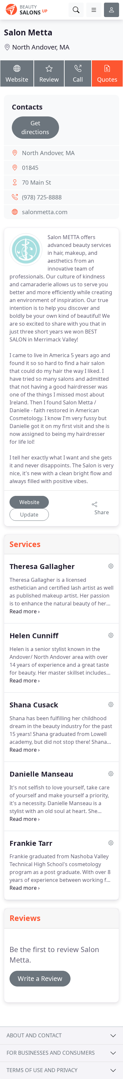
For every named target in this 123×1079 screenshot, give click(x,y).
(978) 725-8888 (42, 197)
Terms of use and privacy (42, 1070)
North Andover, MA (41, 47)
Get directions (35, 127)
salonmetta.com (45, 212)
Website (17, 79)
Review (49, 79)
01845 (30, 168)
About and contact (34, 1035)
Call (78, 79)
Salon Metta (28, 32)
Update (29, 514)
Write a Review (40, 978)
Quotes (107, 79)
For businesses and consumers (51, 1052)
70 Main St (36, 182)
